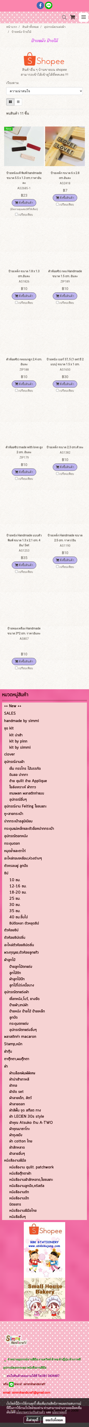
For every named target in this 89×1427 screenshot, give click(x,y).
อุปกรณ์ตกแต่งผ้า (16, 992)
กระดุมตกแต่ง (19, 1023)
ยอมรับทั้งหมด (54, 1420)
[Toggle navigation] (83, 17)
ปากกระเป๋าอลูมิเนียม (18, 821)
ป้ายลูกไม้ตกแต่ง (20, 966)
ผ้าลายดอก (17, 1104)
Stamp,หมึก (13, 1044)
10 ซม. (14, 880)
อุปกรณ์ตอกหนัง (16, 836)
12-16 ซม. (18, 886)
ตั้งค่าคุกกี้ (32, 1420)
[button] (63, 17)
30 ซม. (14, 905)
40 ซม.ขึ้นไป (18, 917)
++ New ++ (12, 706)
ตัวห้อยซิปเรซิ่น (14, 937)
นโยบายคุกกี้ (59, 1412)
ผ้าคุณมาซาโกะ (19, 1129)
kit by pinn (18, 741)
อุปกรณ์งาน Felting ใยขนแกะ (25, 806)
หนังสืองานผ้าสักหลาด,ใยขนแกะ (31, 1179)
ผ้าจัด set (16, 1092)
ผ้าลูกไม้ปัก (17, 979)
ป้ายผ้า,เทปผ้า (18, 1005)
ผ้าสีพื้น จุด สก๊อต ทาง (25, 1110)
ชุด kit (9, 728)
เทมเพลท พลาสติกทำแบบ (26, 793)
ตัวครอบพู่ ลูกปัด (16, 866)
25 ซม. (14, 898)
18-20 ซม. (18, 892)
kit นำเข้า (16, 735)
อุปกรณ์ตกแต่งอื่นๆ (23, 1030)
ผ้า (6, 1066)
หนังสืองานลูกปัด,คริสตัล (26, 1186)
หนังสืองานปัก (19, 1198)
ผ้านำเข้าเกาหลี (19, 1079)
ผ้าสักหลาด (17, 1147)
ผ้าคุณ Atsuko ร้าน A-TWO (31, 1123)
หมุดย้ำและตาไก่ (15, 851)
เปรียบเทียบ (25, 214)
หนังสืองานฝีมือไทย (23, 1210)
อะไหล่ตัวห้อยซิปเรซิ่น (19, 945)
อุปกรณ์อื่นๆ (18, 799)
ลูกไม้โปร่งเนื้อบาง (21, 985)
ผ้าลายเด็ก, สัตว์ (20, 1098)
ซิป (6, 873)
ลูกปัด (13, 1017)
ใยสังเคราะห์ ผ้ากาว (22, 787)
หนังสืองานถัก (19, 1192)
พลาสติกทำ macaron (20, 1036)
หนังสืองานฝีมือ (15, 1160)
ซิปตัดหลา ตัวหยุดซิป (24, 923)
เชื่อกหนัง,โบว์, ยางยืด (24, 999)
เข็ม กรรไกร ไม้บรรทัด (25, 768)
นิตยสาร (15, 1204)
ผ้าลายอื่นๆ (17, 1153)
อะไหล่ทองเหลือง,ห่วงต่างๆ (23, 858)
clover (9, 754)
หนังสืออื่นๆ (17, 1217)
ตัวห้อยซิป (11, 930)
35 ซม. (14, 911)
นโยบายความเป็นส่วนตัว (30, 1412)
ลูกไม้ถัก (15, 973)
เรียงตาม (13, 83)
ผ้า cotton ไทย (20, 1141)
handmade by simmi (21, 721)
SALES (10, 713)
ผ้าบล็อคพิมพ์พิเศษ (22, 1073)
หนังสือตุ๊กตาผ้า (20, 1173)
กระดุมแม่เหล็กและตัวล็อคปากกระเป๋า (29, 828)
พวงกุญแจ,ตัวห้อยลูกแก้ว (21, 952)
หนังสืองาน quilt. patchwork (31, 1167)
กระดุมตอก (12, 843)
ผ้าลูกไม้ (9, 960)
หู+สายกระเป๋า (13, 814)
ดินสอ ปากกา (18, 775)
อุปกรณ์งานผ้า (14, 762)
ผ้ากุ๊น (8, 1051)
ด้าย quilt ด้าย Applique (28, 781)
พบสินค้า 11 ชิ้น (17, 113)
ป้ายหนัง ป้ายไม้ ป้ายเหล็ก (27, 1011)
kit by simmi (20, 747)
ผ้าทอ (13, 1085)
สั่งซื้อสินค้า (25, 202)
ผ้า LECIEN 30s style (26, 1116)
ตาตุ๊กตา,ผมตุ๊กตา (16, 1059)
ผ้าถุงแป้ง (15, 1135)
